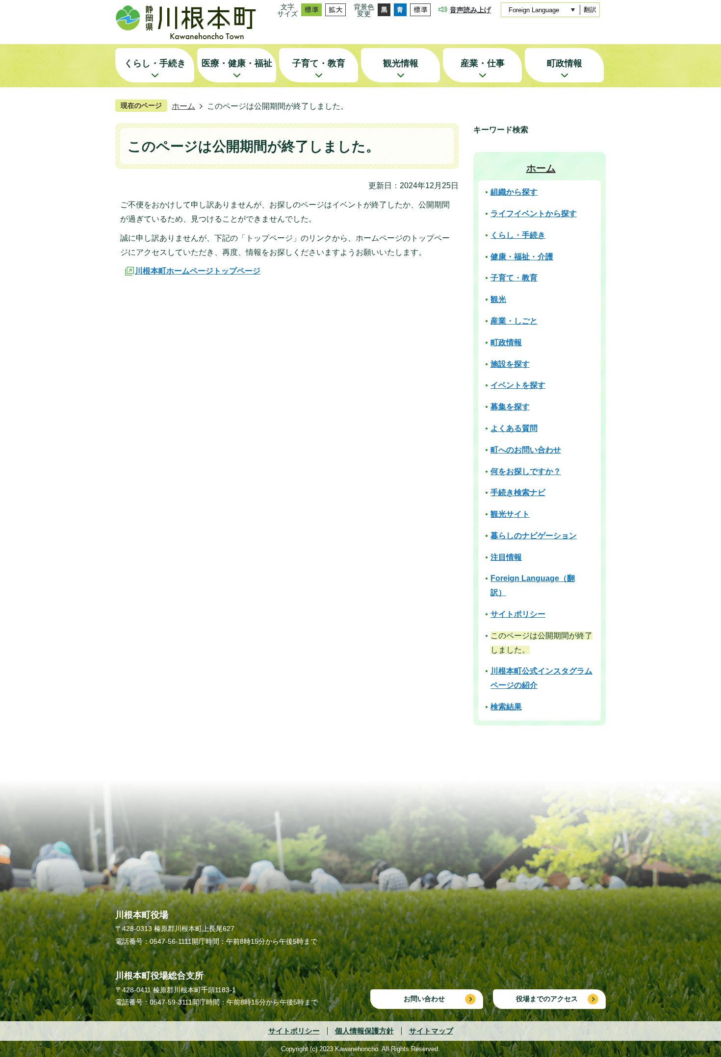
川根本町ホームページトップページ (197, 271)
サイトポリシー (294, 1031)
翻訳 (590, 9)
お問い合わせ (424, 999)
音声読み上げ (470, 10)
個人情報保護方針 (364, 1031)
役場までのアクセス (547, 999)
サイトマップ (431, 1031)
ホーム (183, 106)
